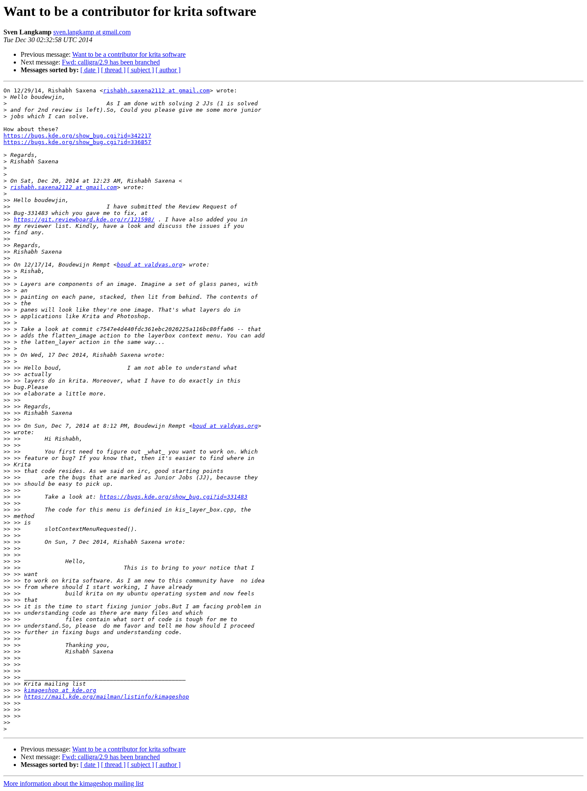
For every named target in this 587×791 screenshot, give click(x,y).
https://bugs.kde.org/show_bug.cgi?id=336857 (77, 142)
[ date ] (89, 70)
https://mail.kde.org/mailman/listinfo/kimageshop (106, 696)
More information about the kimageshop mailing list (73, 783)
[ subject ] (140, 70)
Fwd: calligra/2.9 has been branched (111, 62)
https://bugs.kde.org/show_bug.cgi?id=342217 (77, 135)
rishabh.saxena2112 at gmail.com (156, 90)
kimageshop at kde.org (60, 690)
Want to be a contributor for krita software (129, 54)
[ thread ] (113, 70)
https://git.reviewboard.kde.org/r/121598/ (84, 219)
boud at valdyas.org (149, 264)
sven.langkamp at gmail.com (92, 32)
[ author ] (168, 70)
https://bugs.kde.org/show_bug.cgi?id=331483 (174, 497)
